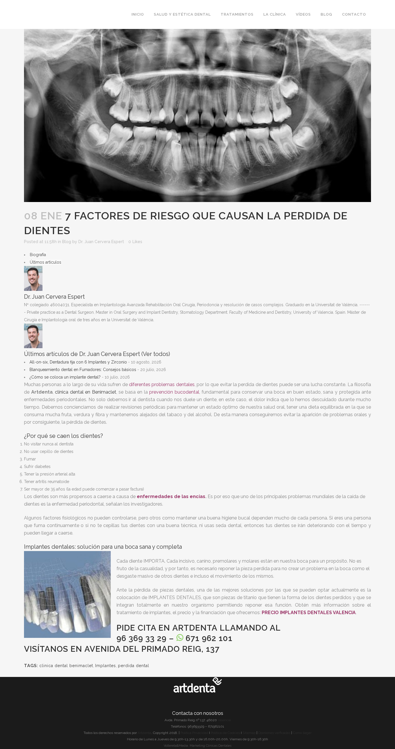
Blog (66, 241)
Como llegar (302, 733)
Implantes (105, 665)
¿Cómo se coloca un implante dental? (65, 377)
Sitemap (249, 733)
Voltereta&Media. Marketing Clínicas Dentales (197, 746)
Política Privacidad (194, 733)
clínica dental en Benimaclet (85, 392)
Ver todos (156, 354)
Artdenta (194, 628)
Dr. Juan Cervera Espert (101, 241)
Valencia (224, 720)
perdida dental (133, 665)
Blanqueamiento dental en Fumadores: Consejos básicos (82, 369)
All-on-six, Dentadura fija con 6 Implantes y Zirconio (78, 362)
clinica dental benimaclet (66, 665)
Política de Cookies (225, 733)
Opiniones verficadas (274, 733)
